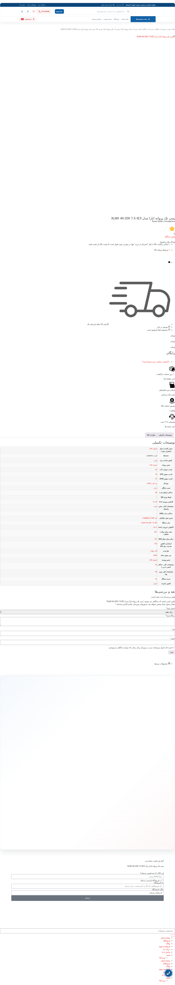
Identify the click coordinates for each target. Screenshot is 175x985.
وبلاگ (168, 944)
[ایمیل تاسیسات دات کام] (43, 842)
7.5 (156, 479)
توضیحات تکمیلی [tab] (165, 435)
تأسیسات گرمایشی (104, 774)
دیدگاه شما (170, 616)
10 (156, 474)
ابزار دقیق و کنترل (104, 792)
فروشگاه (116, 19)
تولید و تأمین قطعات (44, 785)
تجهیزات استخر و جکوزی (102, 782)
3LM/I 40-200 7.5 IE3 (149, 523)
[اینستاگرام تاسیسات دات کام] (53, 842)
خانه (173, 29)
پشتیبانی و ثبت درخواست (72, 789)
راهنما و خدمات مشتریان (72, 766)
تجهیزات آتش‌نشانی (104, 796)
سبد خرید (76, 782)
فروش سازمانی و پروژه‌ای (42, 778)
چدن (155, 506)
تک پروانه (153, 551)
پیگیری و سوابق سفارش (73, 785)
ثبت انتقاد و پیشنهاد (44, 788)
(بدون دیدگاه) (170, 237)
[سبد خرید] (21, 11)
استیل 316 (153, 449)
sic (156, 518)
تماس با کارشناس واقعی (136, 739)
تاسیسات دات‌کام (44, 766)
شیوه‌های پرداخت (31, 5)
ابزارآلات (106, 789)
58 (156, 492)
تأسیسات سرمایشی (96, 770)
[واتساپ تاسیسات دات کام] (48, 842)
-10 (156, 539)
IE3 (156, 544)
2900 (155, 555)
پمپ (168, 29)
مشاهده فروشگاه (74, 774)
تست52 (162, 958)
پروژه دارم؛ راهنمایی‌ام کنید (113, 739)
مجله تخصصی (107, 19)
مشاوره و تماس (96, 19)
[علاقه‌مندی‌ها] (33, 11)
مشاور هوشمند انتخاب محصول (66, 770)
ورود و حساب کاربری (73, 778)
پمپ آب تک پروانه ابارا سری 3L (108, 29)
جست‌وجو (59, 11)
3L (156, 579)
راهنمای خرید (41, 5)
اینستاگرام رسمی (44, 792)
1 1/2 (155, 527)
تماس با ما (22, 5)
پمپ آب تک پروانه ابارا (129, 29)
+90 (155, 532)
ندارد (155, 488)
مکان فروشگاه (158, 889)
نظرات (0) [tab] (151, 435)
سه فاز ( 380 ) (152, 483)
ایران (155, 583)
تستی (168, 955)
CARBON (146, 518)
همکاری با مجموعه (44, 781)
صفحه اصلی (124, 19)
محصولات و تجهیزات (103, 766)
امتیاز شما (170, 608)
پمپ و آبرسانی (105, 778)
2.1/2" (155, 502)
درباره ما (47, 770)
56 (156, 572)
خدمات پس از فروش (73, 792)
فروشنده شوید (164, 946)
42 (156, 565)
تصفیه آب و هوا (105, 785)
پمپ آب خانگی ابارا (146, 29)
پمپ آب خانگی (160, 29)
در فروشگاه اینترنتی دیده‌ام (151, 880)
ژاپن (155, 460)
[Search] (173, 935)
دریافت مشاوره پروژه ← (49, 828)
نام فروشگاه (159, 883)
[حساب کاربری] (27, 11)
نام (173, 629)
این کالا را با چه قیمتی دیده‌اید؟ (152, 873)
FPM (152, 518)
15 (156, 469)
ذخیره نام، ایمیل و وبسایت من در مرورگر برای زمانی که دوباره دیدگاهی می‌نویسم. (141, 648)
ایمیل (172, 639)
